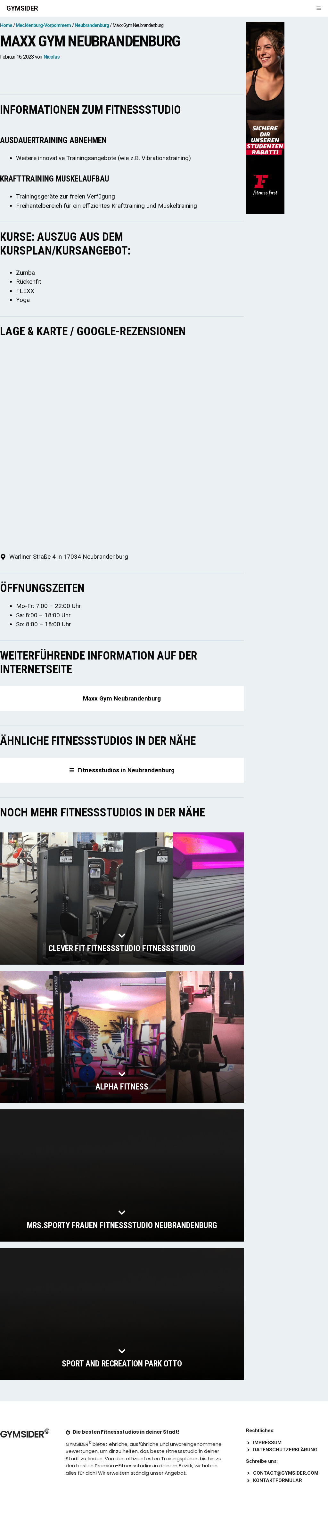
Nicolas (52, 57)
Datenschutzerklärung (285, 1450)
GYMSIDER (22, 8)
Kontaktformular (277, 1480)
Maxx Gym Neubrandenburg (122, 698)
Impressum (267, 1443)
